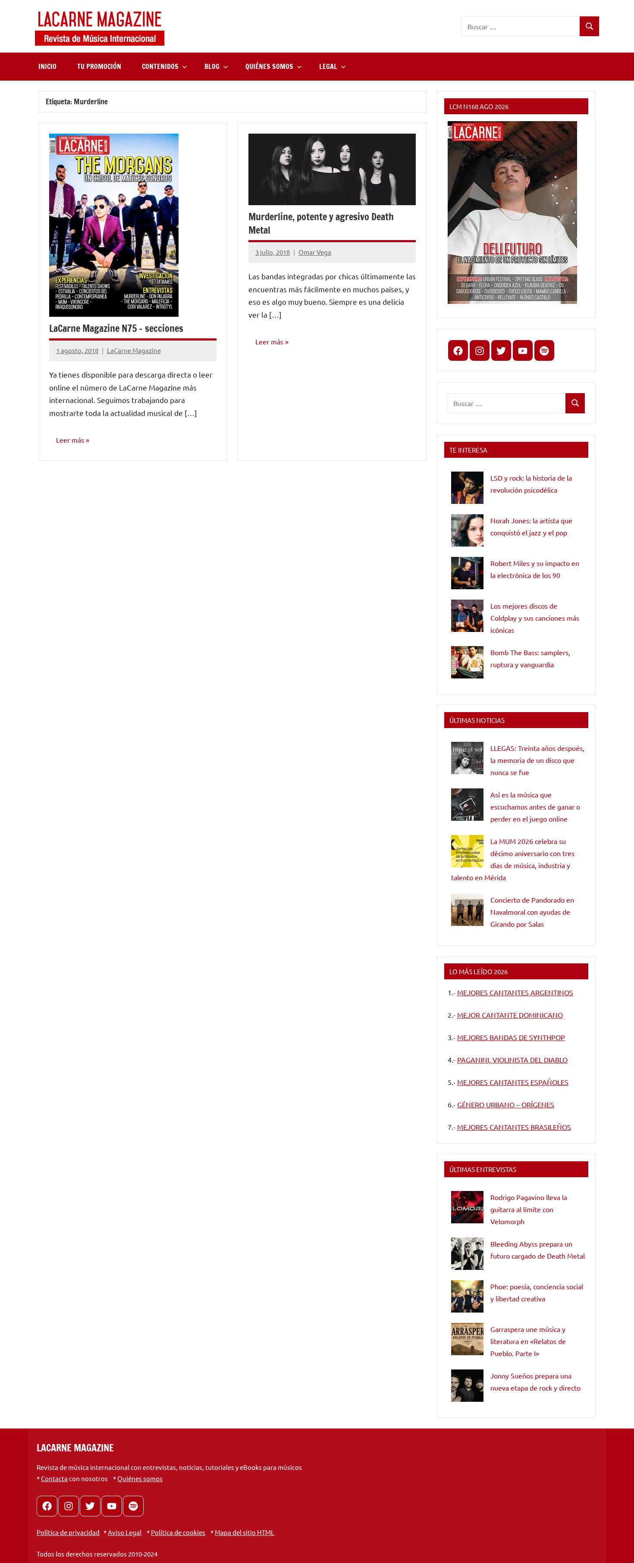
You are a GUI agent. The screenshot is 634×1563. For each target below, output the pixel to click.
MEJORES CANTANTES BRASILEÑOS (514, 1126)
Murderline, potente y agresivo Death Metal (321, 223)
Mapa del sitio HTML (244, 1532)
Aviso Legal (124, 1532)
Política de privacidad (68, 1532)
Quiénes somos (140, 1478)
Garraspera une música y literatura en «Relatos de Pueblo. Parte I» (528, 1341)
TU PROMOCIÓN (99, 66)
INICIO (47, 66)
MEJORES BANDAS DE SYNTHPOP (511, 1037)
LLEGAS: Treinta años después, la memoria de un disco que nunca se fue (537, 760)
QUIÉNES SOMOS (269, 66)
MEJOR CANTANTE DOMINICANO (510, 1014)
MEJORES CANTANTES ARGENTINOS (515, 992)
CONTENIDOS (160, 66)
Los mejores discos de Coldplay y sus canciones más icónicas (534, 617)
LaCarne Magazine (134, 350)
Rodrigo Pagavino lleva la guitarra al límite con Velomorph (528, 1209)
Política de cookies (178, 1532)
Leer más (70, 439)
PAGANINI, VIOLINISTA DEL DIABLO (512, 1059)
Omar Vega (314, 252)
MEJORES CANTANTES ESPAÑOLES (512, 1082)
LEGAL (328, 66)
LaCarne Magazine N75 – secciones (116, 328)
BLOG (212, 66)
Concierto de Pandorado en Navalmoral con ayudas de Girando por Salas (532, 911)
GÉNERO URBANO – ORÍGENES (505, 1104)
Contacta (54, 1478)
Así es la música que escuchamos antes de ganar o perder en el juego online (535, 806)
